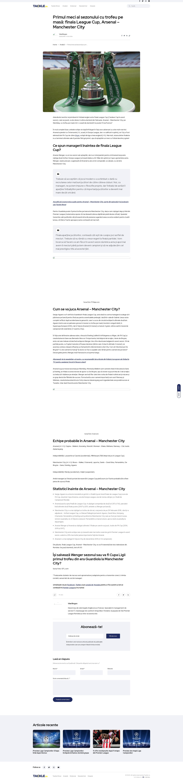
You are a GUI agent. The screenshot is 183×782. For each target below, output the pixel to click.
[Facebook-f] (44, 767)
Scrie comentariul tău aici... (61, 678)
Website (110, 668)
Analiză (65, 6)
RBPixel (148, 777)
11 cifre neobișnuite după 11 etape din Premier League (106, 752)
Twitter (78, 585)
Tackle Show (55, 6)
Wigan (77, 135)
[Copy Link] (129, 36)
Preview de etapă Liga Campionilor (132, 752)
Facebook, (71, 585)
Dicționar (73, 6)
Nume (55, 668)
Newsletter (83, 6)
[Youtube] (58, 767)
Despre (92, 6)
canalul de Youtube (93, 585)
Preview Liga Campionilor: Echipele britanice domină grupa (76, 752)
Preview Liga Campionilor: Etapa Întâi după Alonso (46, 752)
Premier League (68, 588)
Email (82, 668)
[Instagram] (54, 767)
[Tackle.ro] (40, 6)
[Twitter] (49, 767)
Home (55, 45)
